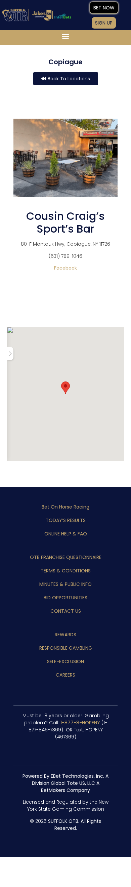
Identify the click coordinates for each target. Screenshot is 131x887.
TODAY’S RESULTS (66, 520)
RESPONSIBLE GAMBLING (65, 648)
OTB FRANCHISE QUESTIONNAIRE (65, 557)
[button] (65, 35)
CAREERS (65, 675)
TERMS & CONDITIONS (66, 570)
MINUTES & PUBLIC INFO (65, 584)
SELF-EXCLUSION (65, 661)
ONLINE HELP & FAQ (65, 533)
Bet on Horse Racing (65, 506)
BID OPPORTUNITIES (65, 597)
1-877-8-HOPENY (80, 722)
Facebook (65, 268)
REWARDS (65, 634)
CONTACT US (65, 611)
